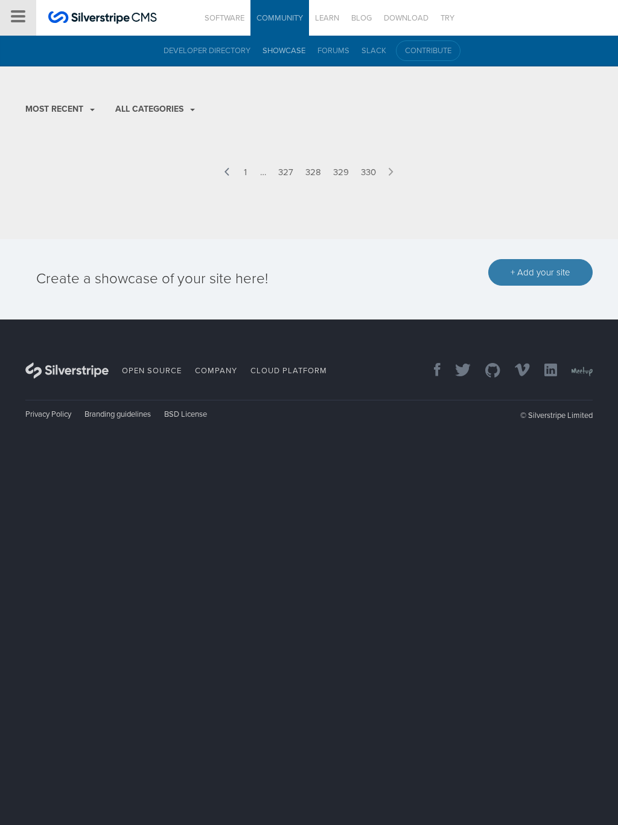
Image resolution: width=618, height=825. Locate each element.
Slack (374, 51)
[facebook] (431, 371)
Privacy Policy (48, 414)
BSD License (185, 414)
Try (447, 18)
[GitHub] (486, 371)
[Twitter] (457, 371)
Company (216, 371)
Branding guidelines (117, 414)
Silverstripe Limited (560, 415)
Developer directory (207, 51)
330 (368, 172)
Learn (327, 18)
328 (313, 172)
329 (341, 172)
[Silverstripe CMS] (102, 19)
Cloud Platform (288, 371)
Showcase (284, 51)
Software (224, 18)
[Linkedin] (544, 371)
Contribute (428, 51)
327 (285, 172)
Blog (361, 18)
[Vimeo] (516, 371)
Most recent (55, 109)
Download (406, 18)
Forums (333, 51)
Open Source (152, 371)
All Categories (150, 109)
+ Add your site (540, 272)
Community (279, 18)
